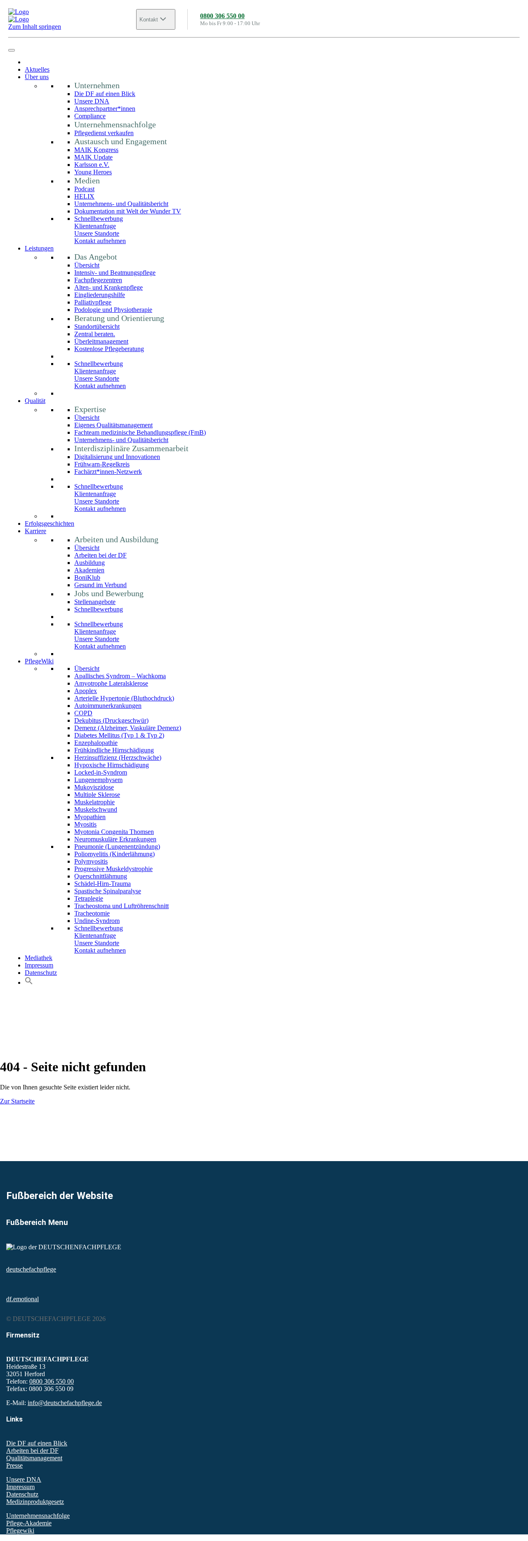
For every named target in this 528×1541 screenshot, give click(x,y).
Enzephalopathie (96, 742)
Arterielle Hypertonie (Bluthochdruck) (124, 698)
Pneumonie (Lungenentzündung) (117, 846)
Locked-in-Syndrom (100, 772)
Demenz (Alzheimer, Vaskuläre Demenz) (127, 727)
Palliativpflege (92, 302)
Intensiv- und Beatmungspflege (115, 272)
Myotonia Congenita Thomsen (114, 831)
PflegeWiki (39, 661)
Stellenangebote (95, 601)
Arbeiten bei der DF (100, 555)
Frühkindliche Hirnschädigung (114, 750)
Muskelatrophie (94, 802)
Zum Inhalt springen (34, 26)
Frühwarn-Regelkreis (102, 464)
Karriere (35, 530)
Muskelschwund (95, 809)
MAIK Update (93, 157)
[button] (29, 982)
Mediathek (38, 957)
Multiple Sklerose (97, 794)
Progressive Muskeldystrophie (113, 868)
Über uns (37, 76)
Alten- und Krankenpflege (108, 287)
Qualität (35, 400)
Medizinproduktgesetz (35, 1501)
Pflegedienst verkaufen (104, 132)
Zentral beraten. (94, 333)
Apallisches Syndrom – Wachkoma (120, 675)
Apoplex (85, 690)
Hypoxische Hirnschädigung (111, 764)
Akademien (89, 570)
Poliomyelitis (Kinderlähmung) (114, 853)
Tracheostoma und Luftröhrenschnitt (121, 905)
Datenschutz (41, 972)
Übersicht (86, 265)
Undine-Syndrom (97, 920)
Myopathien (90, 816)
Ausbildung (89, 562)
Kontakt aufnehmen (100, 240)
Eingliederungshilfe (99, 294)
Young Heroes (93, 172)
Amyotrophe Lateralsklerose (111, 683)
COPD (83, 713)
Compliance (90, 115)
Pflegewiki (20, 1530)
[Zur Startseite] (72, 15)
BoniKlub (87, 577)
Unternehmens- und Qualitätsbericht (121, 203)
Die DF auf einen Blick (104, 93)
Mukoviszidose (94, 787)
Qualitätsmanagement (34, 1457)
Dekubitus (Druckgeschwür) (111, 720)
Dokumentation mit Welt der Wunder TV (127, 211)
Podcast (84, 188)
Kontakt (148, 19)
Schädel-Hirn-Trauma (102, 883)
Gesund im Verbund (100, 584)
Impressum (39, 965)
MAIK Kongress (96, 149)
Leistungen (39, 248)
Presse (14, 1465)
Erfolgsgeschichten (49, 523)
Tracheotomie (92, 913)
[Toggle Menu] (11, 50)
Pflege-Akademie (29, 1523)
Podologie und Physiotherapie (113, 309)
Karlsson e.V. (91, 164)
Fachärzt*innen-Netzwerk (108, 471)
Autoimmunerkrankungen (107, 705)
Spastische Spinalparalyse (107, 891)
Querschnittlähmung (100, 876)
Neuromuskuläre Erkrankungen (115, 839)
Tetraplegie (88, 898)
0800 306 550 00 (222, 15)
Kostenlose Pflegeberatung (109, 348)
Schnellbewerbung (98, 218)
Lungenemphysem (98, 779)
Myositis (85, 824)
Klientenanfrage (95, 226)
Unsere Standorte (96, 233)
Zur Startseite (17, 1101)
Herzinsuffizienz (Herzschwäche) (117, 757)
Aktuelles (37, 69)
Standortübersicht (97, 326)
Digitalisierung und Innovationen (117, 456)
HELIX (84, 196)
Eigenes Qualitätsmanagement (113, 425)
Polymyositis (91, 861)
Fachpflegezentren (98, 279)
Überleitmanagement (101, 341)
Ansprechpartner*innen (104, 108)
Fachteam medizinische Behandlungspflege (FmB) (140, 432)
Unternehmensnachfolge (38, 1515)
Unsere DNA (91, 101)
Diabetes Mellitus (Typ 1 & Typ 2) (119, 735)
